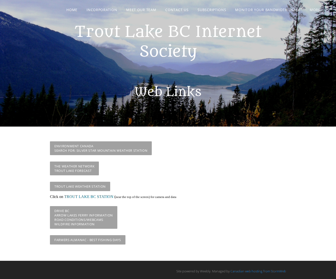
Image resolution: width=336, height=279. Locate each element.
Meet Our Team (141, 9)
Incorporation (102, 9)
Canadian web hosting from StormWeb (258, 271)
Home (71, 9)
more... (317, 9)
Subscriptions (212, 9)
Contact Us (176, 9)
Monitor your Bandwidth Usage (268, 9)
